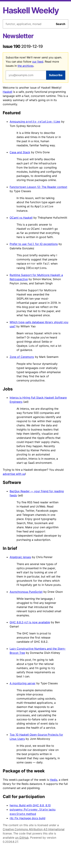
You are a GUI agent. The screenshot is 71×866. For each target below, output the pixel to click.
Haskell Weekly (31, 10)
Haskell (7, 91)
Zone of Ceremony (22, 357)
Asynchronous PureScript (26, 591)
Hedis (53, 779)
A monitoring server (23, 683)
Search (60, 24)
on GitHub (22, 837)
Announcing (35, 121)
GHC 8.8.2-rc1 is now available (30, 622)
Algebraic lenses (20, 557)
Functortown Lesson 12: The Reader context (38, 187)
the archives (25, 65)
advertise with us (14, 474)
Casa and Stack (20, 152)
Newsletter (18, 36)
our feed (37, 61)
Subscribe (56, 75)
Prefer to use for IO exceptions (34, 244)
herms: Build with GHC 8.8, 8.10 (30, 805)
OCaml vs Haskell (21, 217)
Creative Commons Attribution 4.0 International (33, 829)
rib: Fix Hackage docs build (27, 818)
